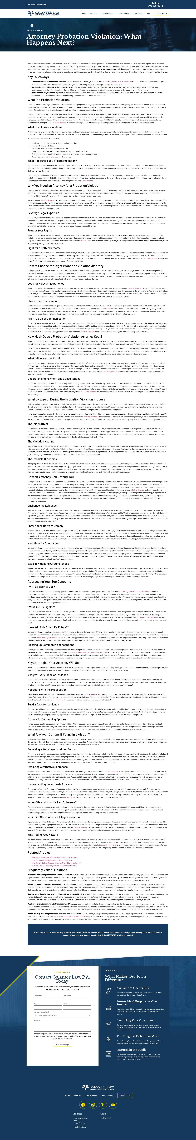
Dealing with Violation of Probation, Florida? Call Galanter (55, 857)
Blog (148, 13)
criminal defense (59, 122)
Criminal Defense (107, 13)
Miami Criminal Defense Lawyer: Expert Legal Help (52, 860)
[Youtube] (113, 1105)
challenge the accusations (147, 617)
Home (84, 13)
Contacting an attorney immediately (117, 82)
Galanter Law (84, 241)
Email (65, 1004)
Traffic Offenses (124, 13)
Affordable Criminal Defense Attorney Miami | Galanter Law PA (56, 863)
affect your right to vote (46, 637)
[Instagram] (93, 1105)
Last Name (67, 996)
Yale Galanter (89, 331)
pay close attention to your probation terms (90, 652)
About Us (93, 13)
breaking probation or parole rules (135, 591)
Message (37, 1020)
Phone (36, 1004)
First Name (38, 996)
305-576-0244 (155, 6)
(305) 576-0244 (105, 1118)
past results (152, 258)
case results (88, 181)
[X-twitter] (103, 1105)
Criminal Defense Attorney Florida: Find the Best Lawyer (54, 865)
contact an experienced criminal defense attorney (70, 916)
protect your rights (109, 845)
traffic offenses (52, 157)
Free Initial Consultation (36, 4)
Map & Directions (80, 1127)
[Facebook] (83, 1105)
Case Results (138, 13)
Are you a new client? (41, 1012)
